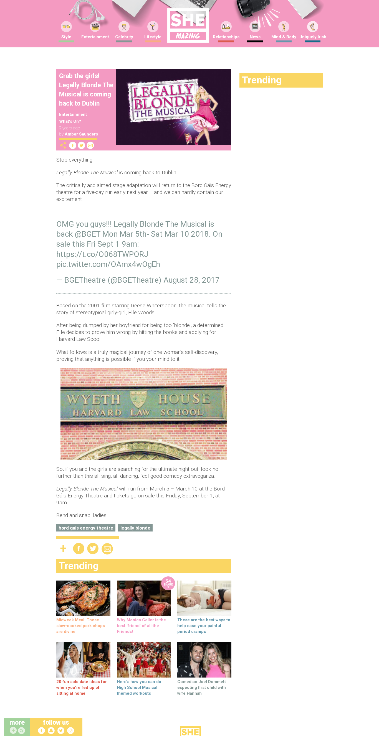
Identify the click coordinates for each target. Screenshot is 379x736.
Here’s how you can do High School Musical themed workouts (139, 687)
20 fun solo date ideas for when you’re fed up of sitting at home (81, 687)
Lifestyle (152, 36)
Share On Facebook (73, 145)
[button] (22, 731)
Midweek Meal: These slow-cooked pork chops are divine (80, 625)
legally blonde (135, 528)
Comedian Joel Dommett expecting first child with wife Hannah (201, 687)
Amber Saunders (81, 134)
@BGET (87, 234)
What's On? (70, 121)
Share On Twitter (81, 145)
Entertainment (95, 36)
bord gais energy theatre (86, 528)
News (255, 36)
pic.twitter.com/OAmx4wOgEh (108, 264)
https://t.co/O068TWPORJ (102, 254)
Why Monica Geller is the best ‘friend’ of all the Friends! (141, 625)
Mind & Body (283, 36)
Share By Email (90, 145)
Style (66, 36)
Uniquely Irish (312, 36)
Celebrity (124, 36)
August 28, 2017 (191, 280)
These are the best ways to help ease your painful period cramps (203, 625)
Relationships (226, 36)
